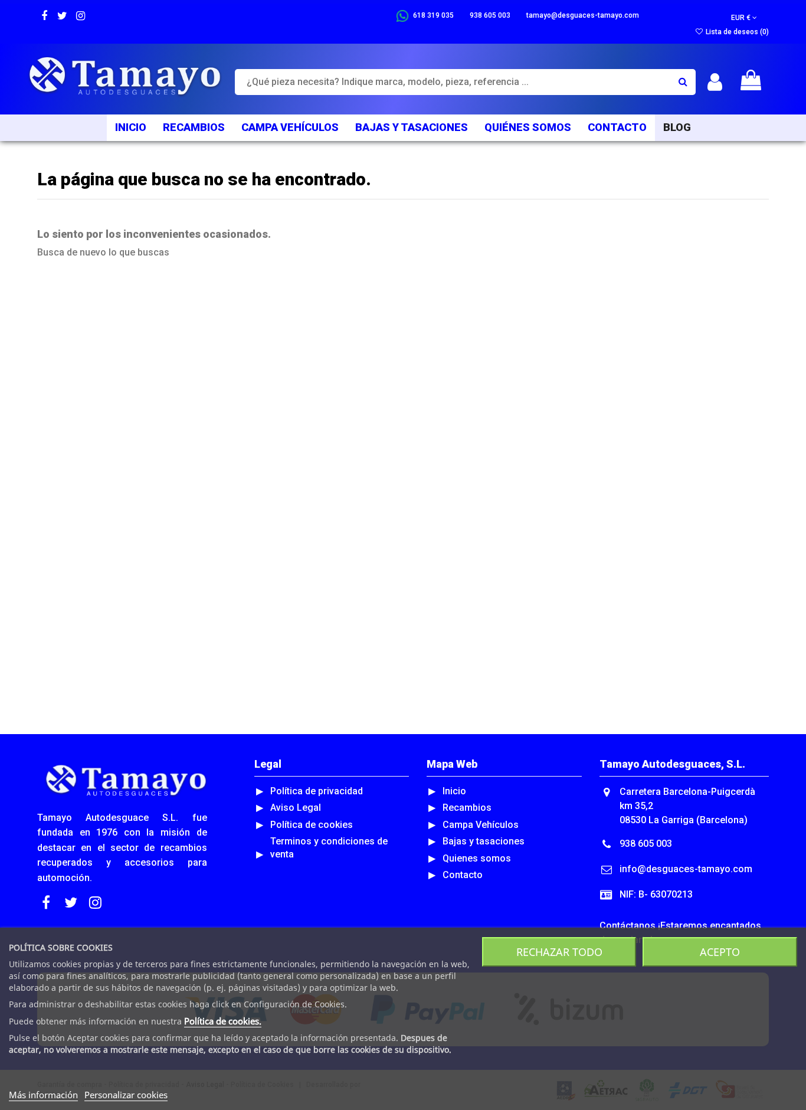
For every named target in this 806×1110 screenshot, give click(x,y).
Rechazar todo (559, 952)
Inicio (454, 791)
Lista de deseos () (736, 32)
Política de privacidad (316, 791)
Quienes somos (477, 858)
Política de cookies (311, 824)
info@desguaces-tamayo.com (686, 869)
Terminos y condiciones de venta (329, 848)
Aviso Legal (295, 807)
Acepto (720, 952)
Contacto (463, 874)
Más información (43, 1095)
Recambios (467, 807)
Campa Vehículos (481, 824)
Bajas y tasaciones (484, 841)
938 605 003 (646, 843)
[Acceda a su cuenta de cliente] (715, 82)
